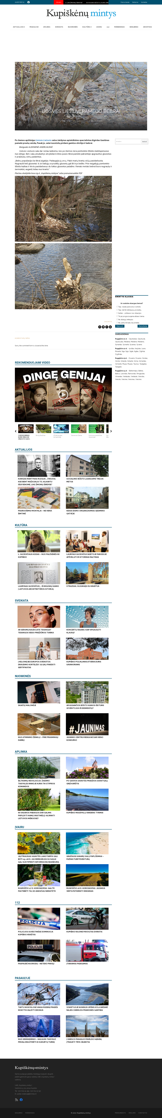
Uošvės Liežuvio (43, 140)
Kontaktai (144, 2)
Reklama (135, 2)
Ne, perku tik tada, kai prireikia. (128, 323)
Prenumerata (125, 2)
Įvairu (19, 827)
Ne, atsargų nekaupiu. (125, 319)
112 (17, 902)
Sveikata (21, 600)
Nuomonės (23, 676)
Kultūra (21, 525)
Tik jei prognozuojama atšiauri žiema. (131, 316)
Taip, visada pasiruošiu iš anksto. (129, 307)
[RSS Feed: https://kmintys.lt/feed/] (16, 1099)
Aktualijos (23, 449)
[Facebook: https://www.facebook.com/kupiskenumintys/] (29, 2)
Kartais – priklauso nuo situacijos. (130, 313)
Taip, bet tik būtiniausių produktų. (130, 310)
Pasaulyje (22, 978)
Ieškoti (144, 141)
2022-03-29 (66, 121)
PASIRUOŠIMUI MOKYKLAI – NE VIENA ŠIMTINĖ (72, 3)
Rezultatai (143, 326)
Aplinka (21, 751)
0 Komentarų (80, 121)
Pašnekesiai (30, 1113)
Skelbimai (18, 1113)
